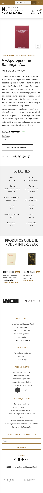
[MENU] (27, 12)
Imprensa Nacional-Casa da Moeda (22, 324)
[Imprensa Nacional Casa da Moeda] (12, 11)
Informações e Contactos (21, 353)
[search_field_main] (34, 2)
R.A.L (21, 417)
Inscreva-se (21, 447)
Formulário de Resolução (21, 427)
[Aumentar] (38, 46)
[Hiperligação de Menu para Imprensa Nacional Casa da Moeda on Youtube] (26, 459)
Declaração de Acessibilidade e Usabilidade (21, 424)
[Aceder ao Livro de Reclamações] (21, 390)
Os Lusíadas (27, 275)
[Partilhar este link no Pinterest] (24, 156)
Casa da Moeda (21, 327)
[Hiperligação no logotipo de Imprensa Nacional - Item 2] (32, 301)
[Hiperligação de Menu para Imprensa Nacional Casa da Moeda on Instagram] (23, 459)
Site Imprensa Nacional (21, 330)
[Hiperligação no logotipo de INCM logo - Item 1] (11, 301)
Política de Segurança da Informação (21, 414)
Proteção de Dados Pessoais (21, 410)
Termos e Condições (21, 404)
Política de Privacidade (21, 407)
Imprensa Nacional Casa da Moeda (24, 467)
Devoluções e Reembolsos (21, 382)
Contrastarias (21, 337)
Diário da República (21, 334)
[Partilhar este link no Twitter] (19, 156)
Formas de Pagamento (21, 379)
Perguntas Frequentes (21, 372)
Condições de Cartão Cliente (21, 385)
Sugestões (21, 356)
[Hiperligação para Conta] (33, 11)
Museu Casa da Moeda (21, 340)
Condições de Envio (21, 375)
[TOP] (3, 3)
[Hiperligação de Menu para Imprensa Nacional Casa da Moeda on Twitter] (19, 459)
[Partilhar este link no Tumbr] (28, 156)
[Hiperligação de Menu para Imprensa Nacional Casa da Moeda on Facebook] (15, 459)
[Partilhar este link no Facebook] (15, 156)
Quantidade (6, 136)
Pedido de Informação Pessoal (21, 420)
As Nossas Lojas (21, 360)
